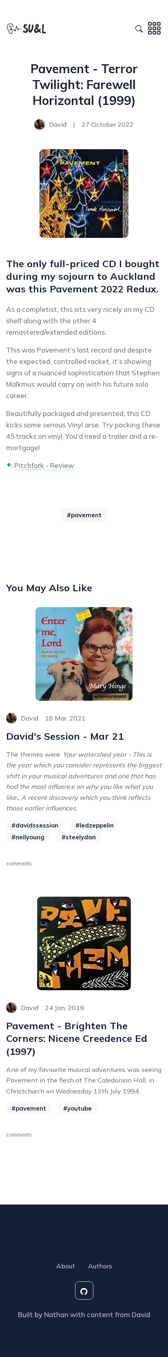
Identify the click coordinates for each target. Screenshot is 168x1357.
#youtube (77, 1108)
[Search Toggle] (139, 27)
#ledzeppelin (94, 825)
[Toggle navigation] (154, 28)
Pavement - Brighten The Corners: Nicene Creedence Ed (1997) (76, 1038)
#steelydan (79, 837)
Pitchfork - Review (44, 465)
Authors (100, 1266)
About (65, 1266)
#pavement (84, 515)
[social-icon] (84, 1290)
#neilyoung (27, 837)
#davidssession (34, 825)
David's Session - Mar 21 (65, 736)
